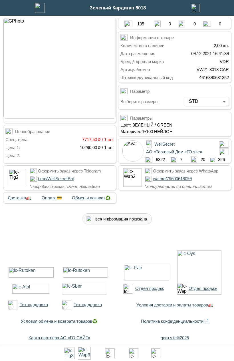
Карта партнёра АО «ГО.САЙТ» (59, 337)
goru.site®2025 (175, 337)
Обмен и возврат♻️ (91, 197)
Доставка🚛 (19, 197)
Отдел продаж (149, 288)
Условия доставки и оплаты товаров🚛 (174, 304)
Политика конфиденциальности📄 (175, 321)
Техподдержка (34, 304)
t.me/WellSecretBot (56, 178)
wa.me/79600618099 (172, 178)
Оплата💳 (52, 197)
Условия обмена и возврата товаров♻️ (59, 321)
